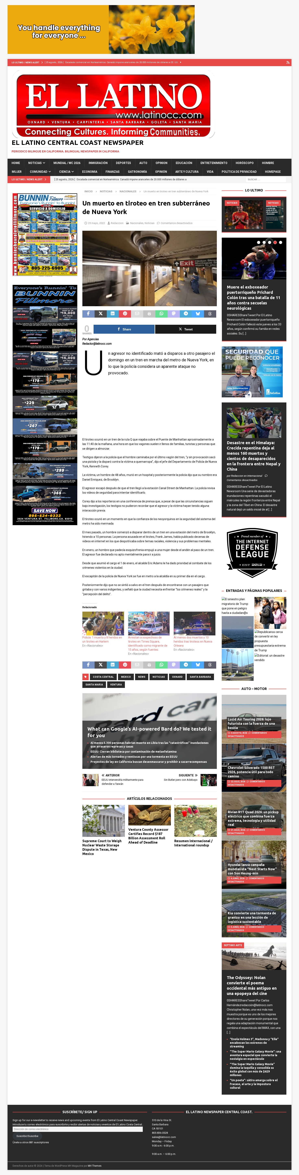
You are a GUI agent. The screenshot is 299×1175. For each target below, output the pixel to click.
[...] (244, 333)
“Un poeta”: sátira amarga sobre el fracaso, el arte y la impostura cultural (254, 1084)
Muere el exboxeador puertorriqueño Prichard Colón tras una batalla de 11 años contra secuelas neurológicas (253, 297)
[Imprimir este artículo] (149, 314)
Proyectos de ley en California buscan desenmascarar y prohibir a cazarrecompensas (149, 761)
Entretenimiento (214, 163)
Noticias (35, 163)
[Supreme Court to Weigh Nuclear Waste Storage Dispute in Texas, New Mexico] (103, 821)
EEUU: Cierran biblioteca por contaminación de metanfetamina (134, 751)
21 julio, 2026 (238, 830)
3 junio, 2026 (237, 927)
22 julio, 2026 (238, 781)
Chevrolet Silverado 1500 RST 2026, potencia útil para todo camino (251, 772)
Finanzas (113, 171)
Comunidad (38, 171)
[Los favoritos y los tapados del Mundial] (244, 214)
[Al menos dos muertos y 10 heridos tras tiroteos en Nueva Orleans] (194, 623)
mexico (126, 676)
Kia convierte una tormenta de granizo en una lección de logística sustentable (252, 917)
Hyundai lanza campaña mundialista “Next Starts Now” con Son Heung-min (252, 869)
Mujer (17, 171)
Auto (143, 163)
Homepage (273, 171)
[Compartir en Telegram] (186, 314)
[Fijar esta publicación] (125, 314)
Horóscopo (245, 163)
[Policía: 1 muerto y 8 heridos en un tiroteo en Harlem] (103, 623)
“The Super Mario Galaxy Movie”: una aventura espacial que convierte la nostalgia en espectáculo (255, 1055)
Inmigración (98, 163)
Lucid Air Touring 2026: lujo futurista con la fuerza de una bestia (251, 723)
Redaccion (117, 223)
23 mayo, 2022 (96, 223)
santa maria (94, 684)
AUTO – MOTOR (254, 689)
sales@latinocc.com (164, 1137)
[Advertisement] (149, 408)
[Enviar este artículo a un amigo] (137, 314)
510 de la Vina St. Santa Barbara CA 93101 (162, 1124)
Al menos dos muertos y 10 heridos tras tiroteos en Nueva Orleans (193, 641)
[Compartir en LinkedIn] (113, 314)
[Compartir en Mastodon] (174, 314)
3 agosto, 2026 (239, 733)
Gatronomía (137, 171)
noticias (159, 676)
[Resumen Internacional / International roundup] (195, 821)
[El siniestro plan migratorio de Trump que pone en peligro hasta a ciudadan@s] (238, 606)
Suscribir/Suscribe (27, 1136)
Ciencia (64, 171)
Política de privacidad (239, 171)
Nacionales (136, 223)
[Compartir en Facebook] (88, 314)
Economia (89, 171)
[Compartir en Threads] (210, 314)
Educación (184, 163)
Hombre (268, 163)
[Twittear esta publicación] (101, 314)
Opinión (161, 171)
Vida (210, 171)
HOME (16, 163)
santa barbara (200, 676)
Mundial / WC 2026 (66, 163)
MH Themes (94, 1165)
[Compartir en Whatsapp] (161, 314)
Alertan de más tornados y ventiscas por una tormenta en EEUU (134, 756)
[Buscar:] (266, 179)
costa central (103, 676)
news (141, 676)
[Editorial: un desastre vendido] (270, 657)
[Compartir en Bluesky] (198, 314)
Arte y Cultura (187, 171)
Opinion (161, 163)
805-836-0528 (160, 1132)
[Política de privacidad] (287, 62)
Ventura (116, 684)
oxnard (177, 676)
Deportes (123, 163)
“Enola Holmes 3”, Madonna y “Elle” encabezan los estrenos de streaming (254, 1042)
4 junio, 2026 (237, 878)
